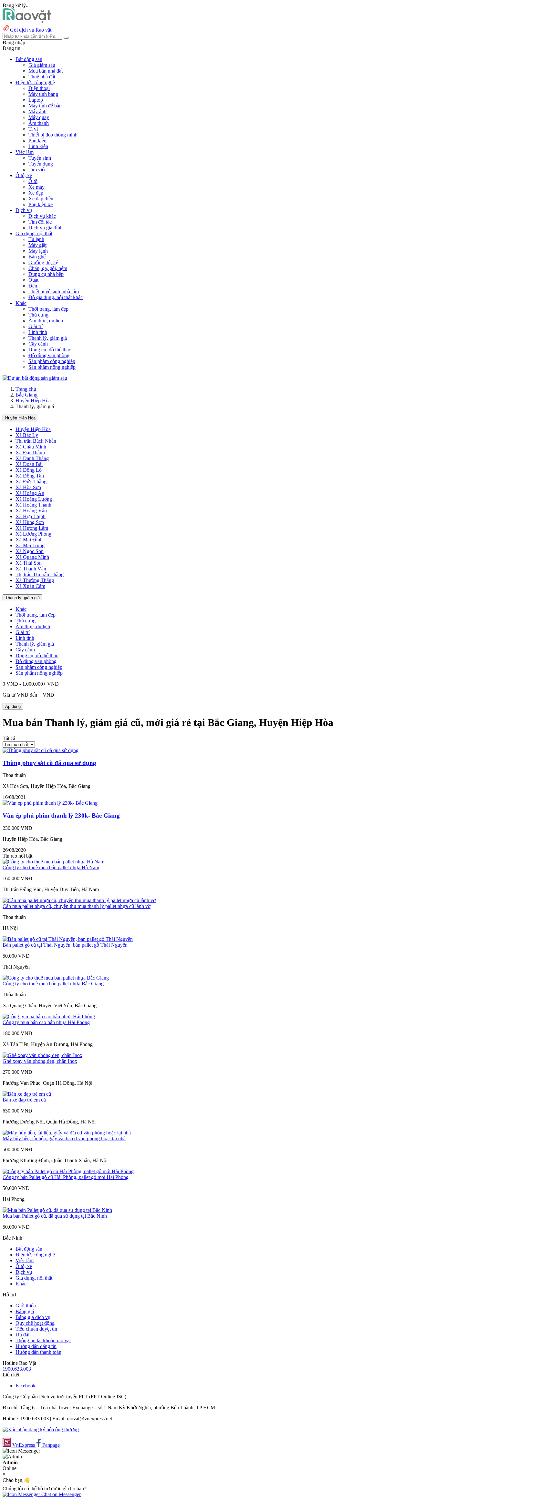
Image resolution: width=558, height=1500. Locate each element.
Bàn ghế (37, 256)
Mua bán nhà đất (45, 71)
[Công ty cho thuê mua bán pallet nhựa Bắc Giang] (56, 978)
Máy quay (38, 117)
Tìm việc (37, 169)
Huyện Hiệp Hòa (33, 400)
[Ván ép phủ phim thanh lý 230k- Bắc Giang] (50, 803)
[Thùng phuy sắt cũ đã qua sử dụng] (40, 750)
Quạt (33, 280)
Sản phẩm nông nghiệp (52, 367)
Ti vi (33, 129)
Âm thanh (38, 123)
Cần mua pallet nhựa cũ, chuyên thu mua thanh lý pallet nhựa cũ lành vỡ (76, 906)
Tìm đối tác (40, 222)
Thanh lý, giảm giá (47, 338)
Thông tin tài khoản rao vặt (43, 1340)
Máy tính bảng (43, 94)
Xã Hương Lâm (32, 528)
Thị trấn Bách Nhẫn (36, 441)
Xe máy (36, 187)
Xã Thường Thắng (35, 580)
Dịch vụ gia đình (45, 227)
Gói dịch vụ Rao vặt (30, 30)
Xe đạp (35, 193)
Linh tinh (37, 332)
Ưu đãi (22, 1334)
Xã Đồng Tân (30, 475)
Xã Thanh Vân (31, 568)
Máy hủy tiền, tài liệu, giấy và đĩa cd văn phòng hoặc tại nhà (64, 1138)
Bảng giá (25, 1311)
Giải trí (35, 326)
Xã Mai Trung (30, 545)
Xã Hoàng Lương (34, 499)
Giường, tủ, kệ (43, 262)
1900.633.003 (17, 1369)
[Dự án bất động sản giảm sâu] (35, 378)
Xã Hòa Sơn (28, 487)
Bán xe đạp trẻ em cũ (24, 1099)
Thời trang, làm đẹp (48, 309)
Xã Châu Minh (31, 446)
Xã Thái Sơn (29, 563)
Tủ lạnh (36, 239)
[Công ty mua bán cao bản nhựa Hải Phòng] (49, 1016)
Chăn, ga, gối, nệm (47, 268)
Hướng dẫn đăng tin (36, 1346)
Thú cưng (38, 314)
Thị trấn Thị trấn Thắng (40, 574)
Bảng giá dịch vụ (33, 1317)
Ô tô (32, 181)
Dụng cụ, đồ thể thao (49, 349)
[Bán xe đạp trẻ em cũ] (27, 1094)
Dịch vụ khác (42, 216)
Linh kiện (38, 146)
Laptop (35, 100)
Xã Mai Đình (29, 539)
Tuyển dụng (40, 163)
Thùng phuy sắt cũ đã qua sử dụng (49, 763)
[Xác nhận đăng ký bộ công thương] (41, 1429)
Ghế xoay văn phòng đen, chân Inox (40, 1061)
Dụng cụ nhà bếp (46, 274)
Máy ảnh (37, 111)
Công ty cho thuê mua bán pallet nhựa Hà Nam (51, 867)
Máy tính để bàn (45, 105)
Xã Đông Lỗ (29, 470)
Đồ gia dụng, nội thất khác (55, 297)
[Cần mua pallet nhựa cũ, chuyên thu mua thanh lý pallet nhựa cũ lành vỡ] (79, 900)
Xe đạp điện (40, 198)
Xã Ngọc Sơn (30, 551)
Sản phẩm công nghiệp (51, 361)
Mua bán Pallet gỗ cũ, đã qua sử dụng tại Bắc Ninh (55, 1216)
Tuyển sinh (39, 158)
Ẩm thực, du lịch (45, 320)
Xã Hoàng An (30, 493)
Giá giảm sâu (41, 65)
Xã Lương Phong (33, 534)
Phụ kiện (37, 140)
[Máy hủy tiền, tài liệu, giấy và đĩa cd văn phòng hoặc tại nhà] (67, 1132)
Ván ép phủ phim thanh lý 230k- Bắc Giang (61, 815)
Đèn (32, 285)
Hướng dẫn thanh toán (38, 1352)
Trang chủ (26, 389)
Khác (21, 609)
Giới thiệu (26, 1305)
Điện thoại (39, 88)
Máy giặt (37, 245)
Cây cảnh (38, 344)
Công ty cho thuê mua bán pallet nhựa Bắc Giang (53, 983)
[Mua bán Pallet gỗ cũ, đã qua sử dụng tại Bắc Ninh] (57, 1210)
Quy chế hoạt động (35, 1323)
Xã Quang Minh (32, 557)
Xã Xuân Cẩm (30, 586)
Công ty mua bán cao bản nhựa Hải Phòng (46, 1022)
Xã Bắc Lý (27, 435)
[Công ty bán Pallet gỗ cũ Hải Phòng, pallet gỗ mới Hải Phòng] (68, 1171)
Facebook (26, 1385)
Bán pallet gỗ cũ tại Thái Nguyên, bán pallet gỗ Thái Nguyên (65, 945)
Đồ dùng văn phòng (48, 355)
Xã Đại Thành (30, 452)
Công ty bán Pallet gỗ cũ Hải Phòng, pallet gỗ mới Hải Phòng (66, 1177)
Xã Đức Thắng (31, 481)
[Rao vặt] (27, 21)
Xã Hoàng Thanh (33, 505)
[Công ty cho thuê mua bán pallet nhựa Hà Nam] (53, 861)
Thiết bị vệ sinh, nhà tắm (53, 291)
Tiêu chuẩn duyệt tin (36, 1329)
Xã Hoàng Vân (31, 510)
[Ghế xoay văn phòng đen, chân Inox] (42, 1055)
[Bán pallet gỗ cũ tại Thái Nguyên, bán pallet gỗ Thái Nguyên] (68, 939)
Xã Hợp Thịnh (31, 516)
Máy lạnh (38, 251)
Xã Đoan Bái (29, 464)
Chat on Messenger (60, 1494)
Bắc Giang (26, 395)
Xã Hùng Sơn (30, 522)
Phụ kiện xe (40, 204)
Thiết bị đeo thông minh (53, 134)
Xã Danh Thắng (32, 458)
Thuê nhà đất (41, 76)
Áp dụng (13, 706)
